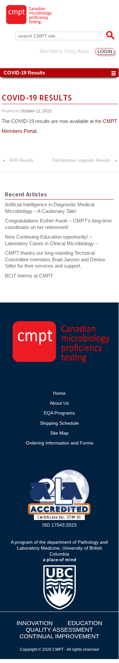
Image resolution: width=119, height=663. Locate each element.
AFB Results (21, 160)
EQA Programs (59, 413)
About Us (59, 403)
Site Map (59, 433)
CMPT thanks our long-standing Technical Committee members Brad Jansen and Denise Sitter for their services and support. (55, 259)
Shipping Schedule (59, 423)
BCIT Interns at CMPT (32, 275)
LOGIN (105, 51)
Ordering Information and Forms (59, 443)
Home (59, 393)
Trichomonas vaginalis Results (81, 160)
